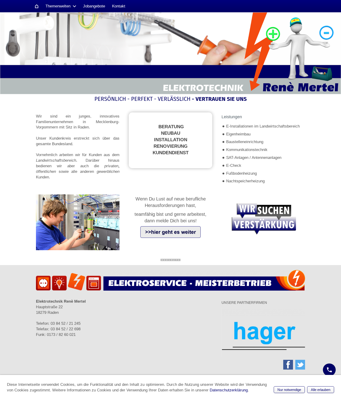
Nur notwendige (289, 390)
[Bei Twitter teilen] (300, 365)
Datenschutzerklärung (229, 390)
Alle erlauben (320, 390)
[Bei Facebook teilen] (288, 365)
